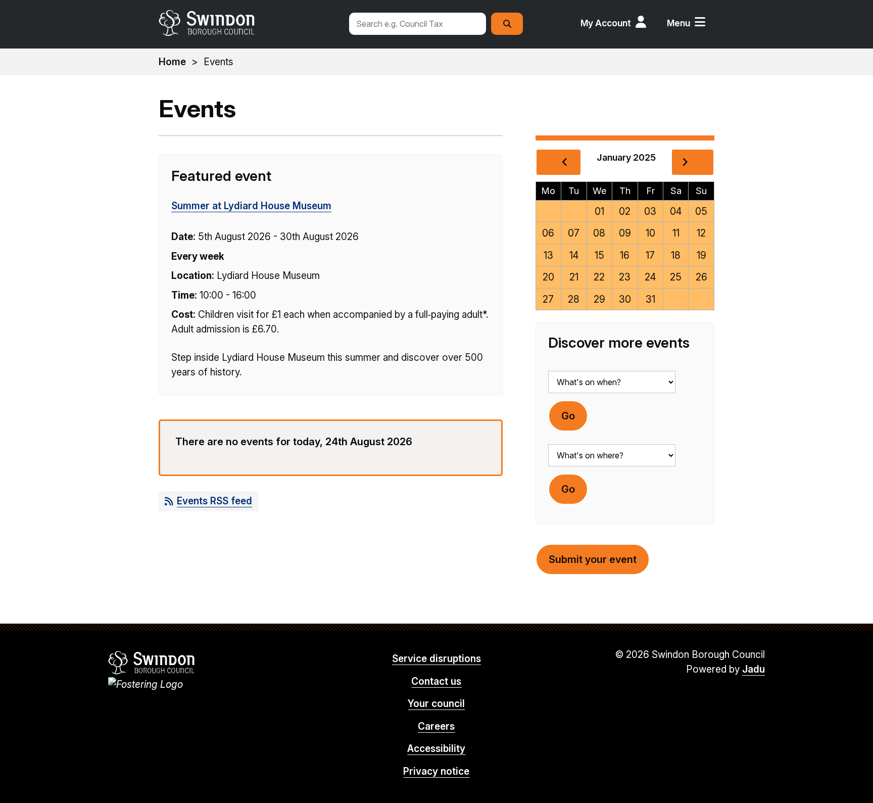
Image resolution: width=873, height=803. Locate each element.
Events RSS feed (214, 501)
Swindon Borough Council (152, 662)
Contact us (436, 681)
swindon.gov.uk (248, 23)
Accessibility (436, 748)
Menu (678, 23)
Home (172, 62)
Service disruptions (436, 659)
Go (568, 416)
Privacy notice (436, 771)
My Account (605, 23)
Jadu (753, 669)
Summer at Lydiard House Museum (251, 206)
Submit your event (593, 559)
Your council (436, 704)
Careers (436, 726)
